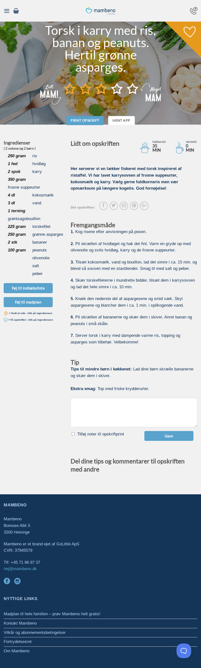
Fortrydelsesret (18, 641)
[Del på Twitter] (114, 206)
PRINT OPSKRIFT (85, 120)
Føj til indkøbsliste (28, 288)
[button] (7, 11)
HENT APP (121, 120)
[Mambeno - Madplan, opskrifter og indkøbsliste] (100, 11)
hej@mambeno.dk (20, 568)
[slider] (101, 88)
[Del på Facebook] (103, 206)
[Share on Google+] (144, 206)
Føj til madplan (28, 302)
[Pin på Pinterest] (134, 206)
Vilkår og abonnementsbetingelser (35, 632)
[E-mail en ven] (124, 206)
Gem (169, 435)
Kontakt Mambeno (20, 623)
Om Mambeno (16, 651)
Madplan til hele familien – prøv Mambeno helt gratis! (52, 614)
